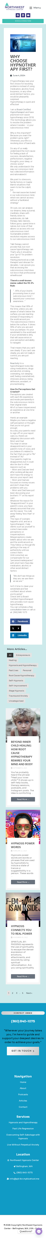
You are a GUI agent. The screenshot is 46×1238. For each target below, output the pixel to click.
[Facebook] (18, 15)
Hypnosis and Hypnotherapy (23, 665)
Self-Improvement (18, 685)
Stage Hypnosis (16, 691)
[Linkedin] (23, 15)
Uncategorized (16, 701)
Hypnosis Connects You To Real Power (21, 929)
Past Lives (13, 670)
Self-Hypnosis (16, 680)
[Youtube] (28, 15)
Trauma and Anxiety (18, 696)
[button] (20, 621)
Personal (27, 670)
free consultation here (21, 608)
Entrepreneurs (23, 655)
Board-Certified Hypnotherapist (20, 110)
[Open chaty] (38, 1231)
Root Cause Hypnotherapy (21, 675)
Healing (12, 660)
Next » (29, 993)
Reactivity (14, 363)
